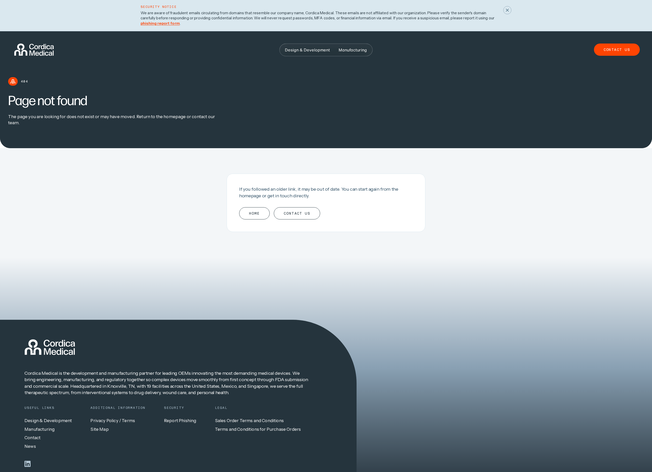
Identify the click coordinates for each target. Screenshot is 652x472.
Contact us (617, 49)
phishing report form (160, 23)
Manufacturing (39, 429)
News (30, 446)
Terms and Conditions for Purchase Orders (258, 429)
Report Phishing (180, 420)
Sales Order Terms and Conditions (249, 420)
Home (254, 213)
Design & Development (48, 420)
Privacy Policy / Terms (112, 420)
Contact (32, 437)
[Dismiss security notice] (507, 10)
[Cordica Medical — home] (49, 347)
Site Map (99, 429)
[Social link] (27, 464)
